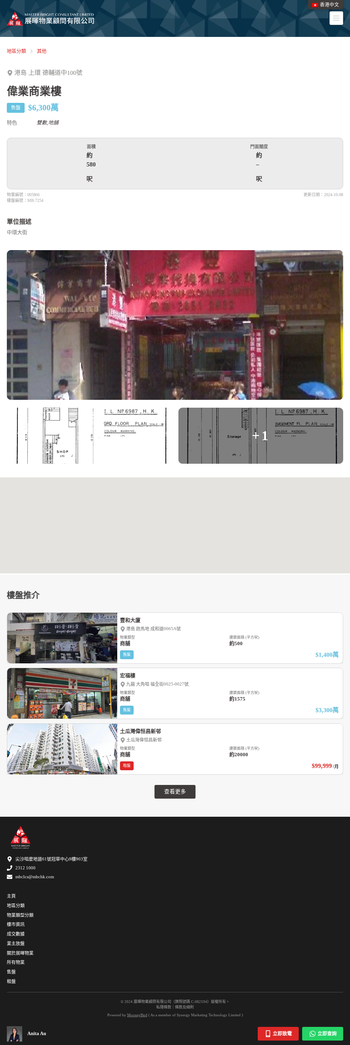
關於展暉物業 (20, 952)
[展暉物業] (50, 19)
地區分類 (16, 51)
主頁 (11, 895)
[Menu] (336, 18)
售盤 (11, 971)
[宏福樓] (175, 693)
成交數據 (16, 933)
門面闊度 (259, 146)
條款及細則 (184, 1007)
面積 (91, 146)
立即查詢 (327, 1033)
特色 (12, 122)
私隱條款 (163, 1007)
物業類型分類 (20, 915)
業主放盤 (16, 943)
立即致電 (282, 1033)
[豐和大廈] (175, 638)
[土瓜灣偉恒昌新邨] (175, 748)
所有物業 (16, 962)
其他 (41, 51)
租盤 (11, 981)
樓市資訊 (16, 924)
